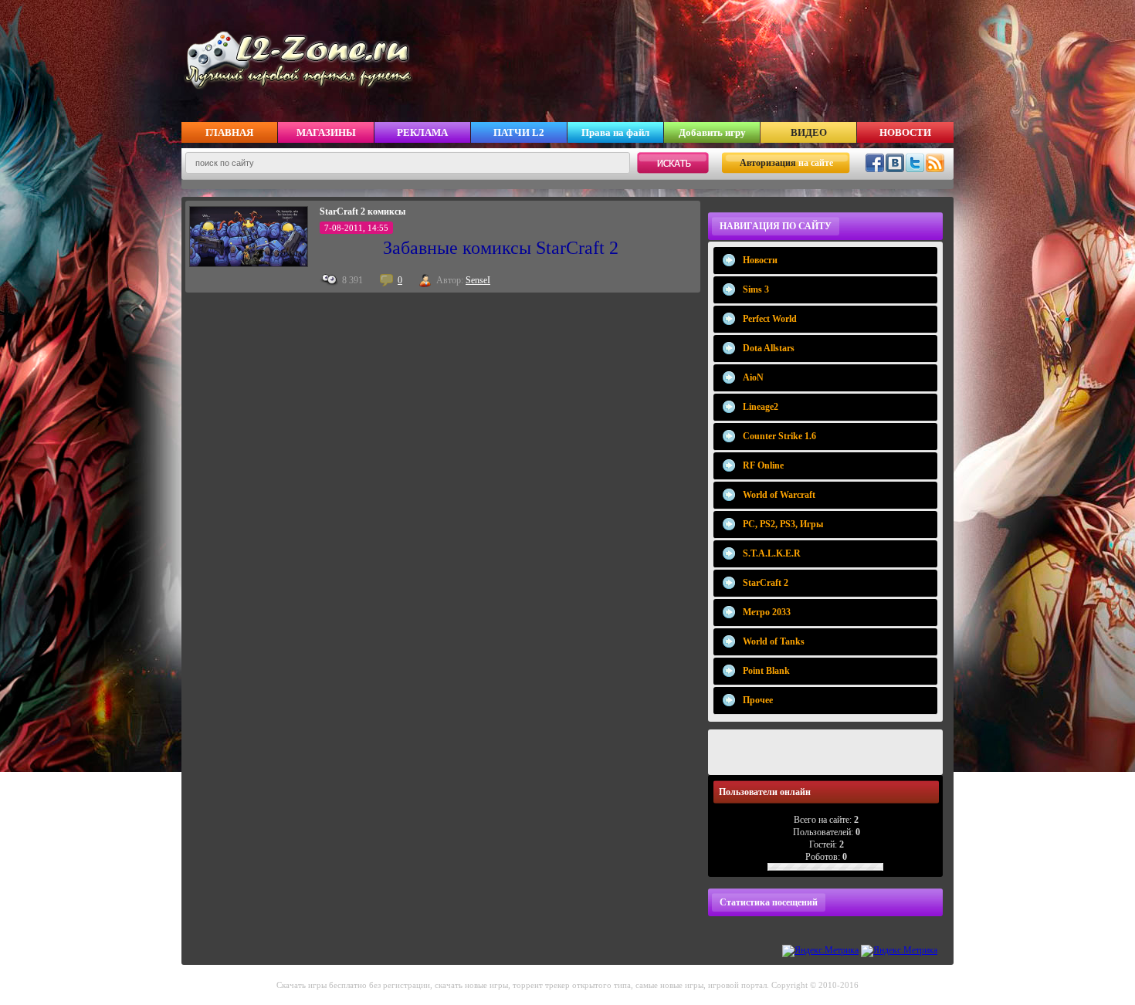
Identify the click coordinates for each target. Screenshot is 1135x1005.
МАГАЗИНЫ (326, 132)
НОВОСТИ (905, 132)
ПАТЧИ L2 (518, 132)
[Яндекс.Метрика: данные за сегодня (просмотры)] (820, 951)
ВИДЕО (809, 132)
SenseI (478, 280)
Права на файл (615, 132)
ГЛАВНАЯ (229, 132)
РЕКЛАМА (422, 132)
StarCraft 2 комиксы (362, 211)
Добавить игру (712, 132)
